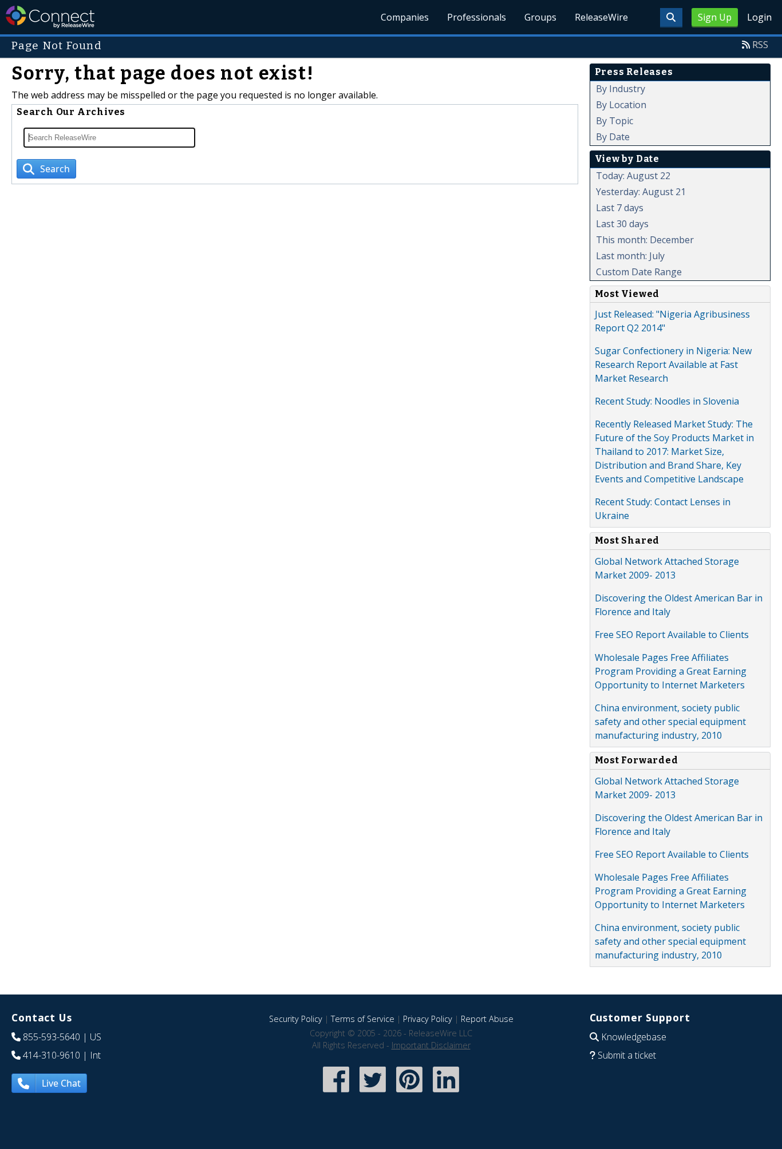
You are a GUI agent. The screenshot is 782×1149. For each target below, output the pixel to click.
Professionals (476, 17)
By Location (621, 104)
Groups (540, 17)
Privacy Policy (427, 1018)
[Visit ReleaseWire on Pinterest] (409, 1093)
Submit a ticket (627, 1055)
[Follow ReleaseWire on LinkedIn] (446, 1093)
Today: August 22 (633, 175)
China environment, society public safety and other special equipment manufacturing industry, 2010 (670, 722)
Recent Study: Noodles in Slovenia (667, 401)
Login (759, 17)
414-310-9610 (51, 1055)
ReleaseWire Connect (50, 17)
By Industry (620, 88)
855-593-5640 (51, 1037)
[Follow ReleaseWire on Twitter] (373, 1093)
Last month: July (630, 255)
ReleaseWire (601, 17)
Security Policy (295, 1018)
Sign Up (715, 17)
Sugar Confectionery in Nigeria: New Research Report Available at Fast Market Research (673, 364)
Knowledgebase (633, 1037)
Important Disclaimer (431, 1045)
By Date (613, 136)
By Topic (614, 120)
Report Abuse (487, 1018)
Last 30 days (622, 223)
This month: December (645, 239)
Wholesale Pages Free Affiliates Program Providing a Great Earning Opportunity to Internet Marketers (671, 671)
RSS (760, 44)
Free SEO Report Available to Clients (672, 634)
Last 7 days (619, 207)
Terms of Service (362, 1018)
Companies (405, 17)
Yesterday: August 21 (641, 191)
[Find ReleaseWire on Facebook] (336, 1093)
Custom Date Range (639, 272)
